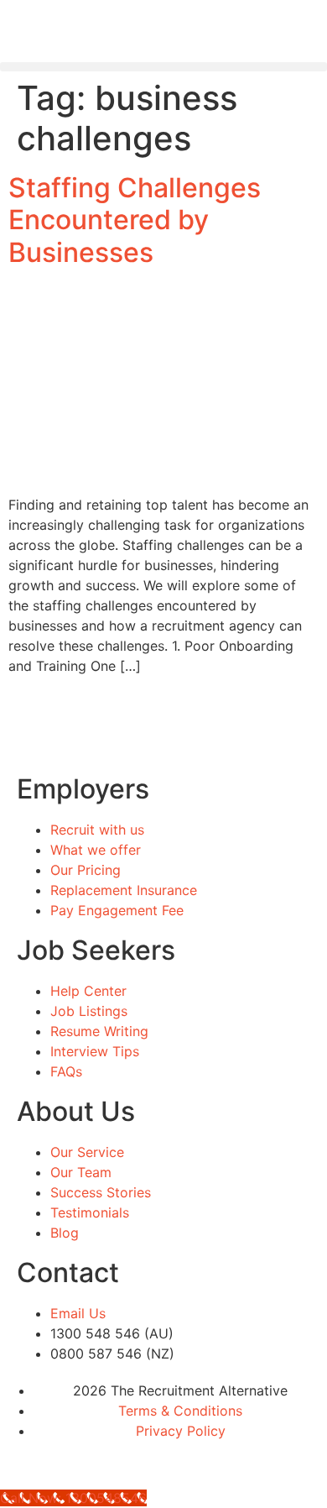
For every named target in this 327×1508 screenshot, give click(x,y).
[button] (163, 66)
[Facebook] (21, 1462)
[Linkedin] (67, 1462)
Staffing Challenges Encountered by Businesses (134, 220)
